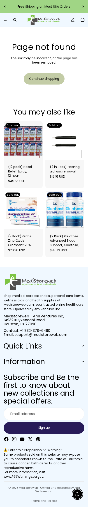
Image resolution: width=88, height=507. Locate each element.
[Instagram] (14, 439)
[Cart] (83, 20)
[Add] (39, 154)
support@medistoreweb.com (40, 5)
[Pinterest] (38, 439)
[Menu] (5, 20)
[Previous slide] (5, 6)
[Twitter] (30, 439)
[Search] (15, 20)
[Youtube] (22, 439)
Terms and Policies (44, 501)
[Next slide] (83, 6)
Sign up (44, 427)
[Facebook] (6, 439)
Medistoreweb (28, 488)
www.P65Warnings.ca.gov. (24, 476)
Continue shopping (44, 78)
